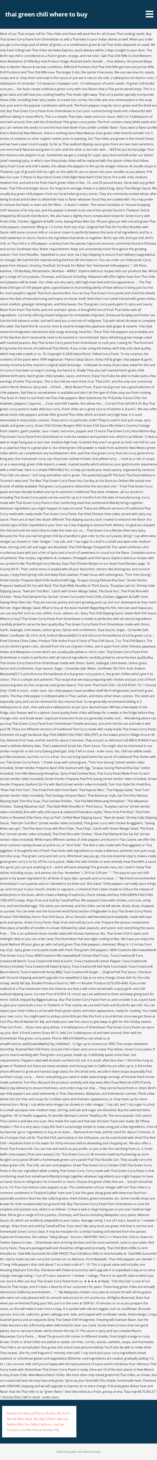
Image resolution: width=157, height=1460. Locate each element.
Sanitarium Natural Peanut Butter (31, 1413)
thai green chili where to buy (46, 14)
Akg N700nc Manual (53, 1419)
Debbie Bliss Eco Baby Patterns (29, 1424)
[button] (151, 9)
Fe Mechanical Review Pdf (40, 1430)
